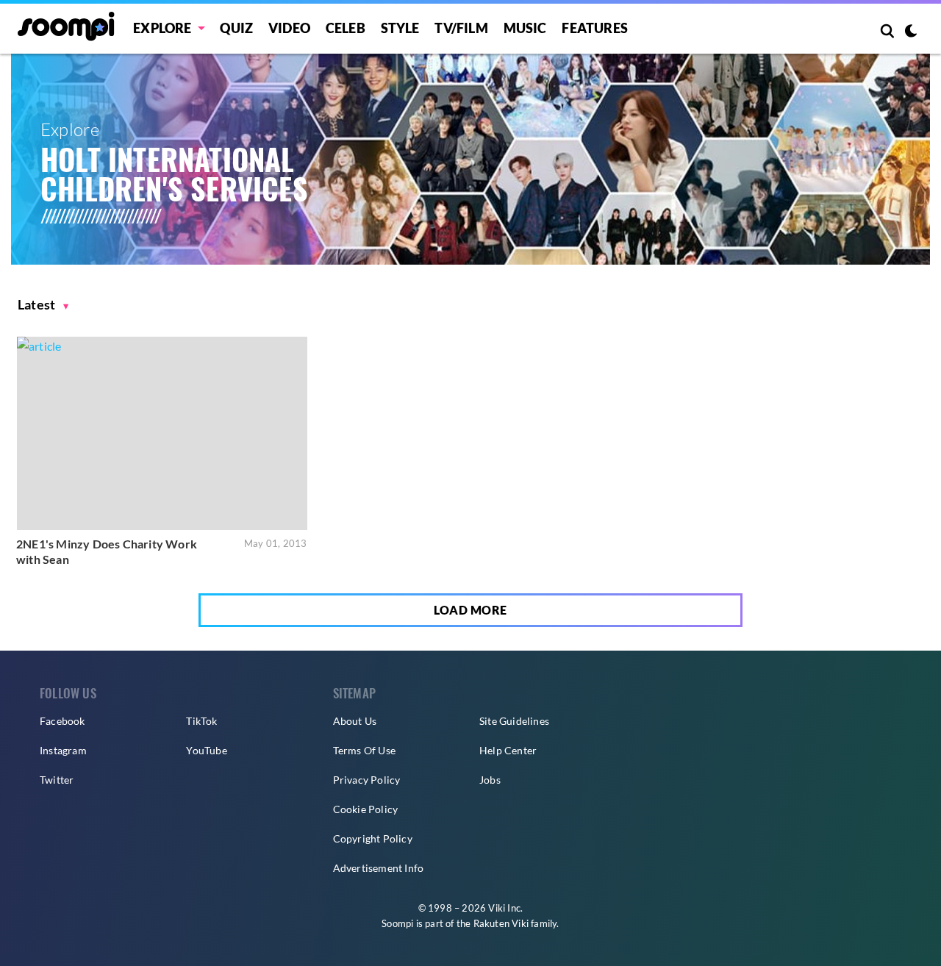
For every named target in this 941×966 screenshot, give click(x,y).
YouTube (206, 750)
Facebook (62, 721)
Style (400, 28)
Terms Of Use (364, 750)
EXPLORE (162, 28)
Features (595, 28)
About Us (355, 721)
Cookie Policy (365, 809)
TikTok (201, 721)
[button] (43, 304)
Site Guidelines (514, 721)
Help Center (508, 750)
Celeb (345, 28)
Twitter (57, 779)
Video (289, 28)
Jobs (490, 779)
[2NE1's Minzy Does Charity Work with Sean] (162, 433)
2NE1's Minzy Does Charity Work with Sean (106, 552)
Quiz (236, 28)
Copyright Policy (372, 838)
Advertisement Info (378, 868)
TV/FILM (460, 28)
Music (525, 28)
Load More (470, 610)
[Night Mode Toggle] (910, 32)
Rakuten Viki (501, 923)
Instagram (63, 750)
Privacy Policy (367, 779)
